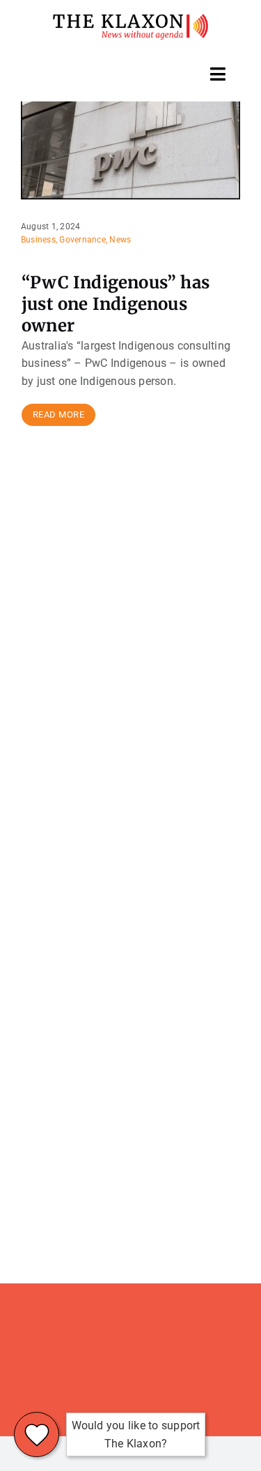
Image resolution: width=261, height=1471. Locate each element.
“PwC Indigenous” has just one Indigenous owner (115, 304)
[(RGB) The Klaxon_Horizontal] (130, 19)
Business (38, 240)
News (120, 240)
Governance (82, 240)
